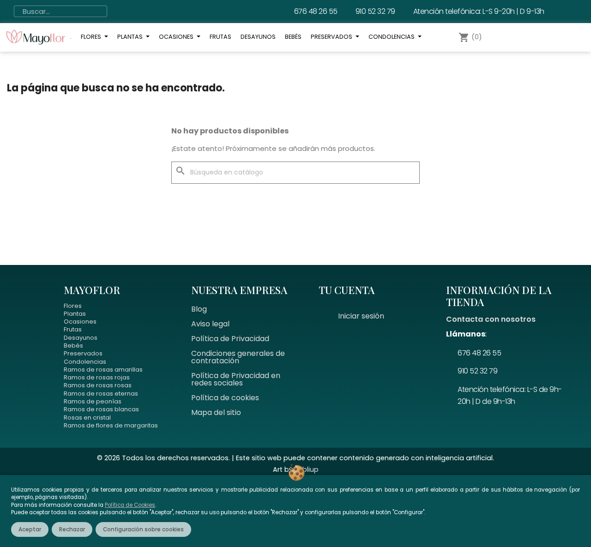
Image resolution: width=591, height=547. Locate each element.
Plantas (75, 314)
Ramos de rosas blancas (101, 409)
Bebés (73, 345)
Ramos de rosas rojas (97, 377)
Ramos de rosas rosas (98, 385)
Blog (199, 309)
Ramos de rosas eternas (101, 393)
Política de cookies (225, 397)
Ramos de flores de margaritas (111, 425)
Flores (73, 306)
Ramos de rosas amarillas (103, 369)
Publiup (307, 469)
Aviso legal (210, 324)
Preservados (83, 353)
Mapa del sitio (216, 412)
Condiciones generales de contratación (238, 357)
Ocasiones (80, 321)
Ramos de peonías (92, 401)
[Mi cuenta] (503, 37)
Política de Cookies (130, 505)
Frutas (73, 329)
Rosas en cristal (87, 417)
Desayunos (80, 338)
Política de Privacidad (230, 338)
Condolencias (85, 362)
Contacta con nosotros (491, 319)
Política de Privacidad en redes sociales (235, 379)
